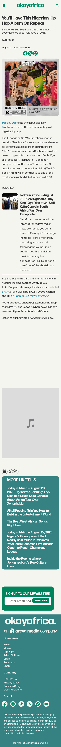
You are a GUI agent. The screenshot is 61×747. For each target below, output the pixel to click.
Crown (5, 291)
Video (7, 659)
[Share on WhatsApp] (35, 53)
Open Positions (13, 689)
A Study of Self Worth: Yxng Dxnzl (31, 296)
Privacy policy (11, 682)
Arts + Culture (12, 655)
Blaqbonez (8, 127)
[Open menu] (4, 5)
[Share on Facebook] (25, 53)
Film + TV (9, 651)
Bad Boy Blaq (9, 122)
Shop (7, 666)
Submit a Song (12, 686)
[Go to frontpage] (30, 5)
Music (7, 648)
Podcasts (9, 662)
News (7, 644)
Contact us (10, 679)
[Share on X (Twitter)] (30, 53)
